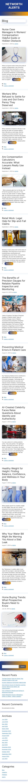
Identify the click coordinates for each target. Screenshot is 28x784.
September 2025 (6, 733)
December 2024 (6, 747)
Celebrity (4, 772)
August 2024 (5, 756)
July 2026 (4, 719)
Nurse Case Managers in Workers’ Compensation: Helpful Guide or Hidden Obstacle (14, 35)
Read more (16, 79)
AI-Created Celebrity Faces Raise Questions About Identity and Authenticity (13, 413)
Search (4, 664)
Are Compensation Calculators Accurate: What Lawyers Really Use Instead (13, 162)
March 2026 (5, 728)
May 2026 (5, 724)
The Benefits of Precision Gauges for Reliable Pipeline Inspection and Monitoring (13, 283)
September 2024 (6, 754)
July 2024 (4, 758)
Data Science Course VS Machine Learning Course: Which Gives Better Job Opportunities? (13, 686)
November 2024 (6, 749)
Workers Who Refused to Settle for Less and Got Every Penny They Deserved (13, 99)
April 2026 (5, 726)
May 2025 (4, 742)
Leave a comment (9, 86)
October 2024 (6, 751)
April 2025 (5, 745)
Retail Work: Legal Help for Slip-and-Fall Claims (14, 221)
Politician (4, 774)
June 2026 (5, 722)
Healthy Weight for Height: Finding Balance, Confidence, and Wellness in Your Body (14, 474)
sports (4, 777)
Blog (5, 83)
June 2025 (5, 740)
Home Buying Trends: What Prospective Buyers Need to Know (14, 601)
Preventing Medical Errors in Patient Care (14, 348)
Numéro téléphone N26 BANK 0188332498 (14, 682)
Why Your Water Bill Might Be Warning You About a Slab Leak (13, 538)
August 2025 (5, 735)
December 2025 (6, 731)
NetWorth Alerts (14, 5)
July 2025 (4, 738)
